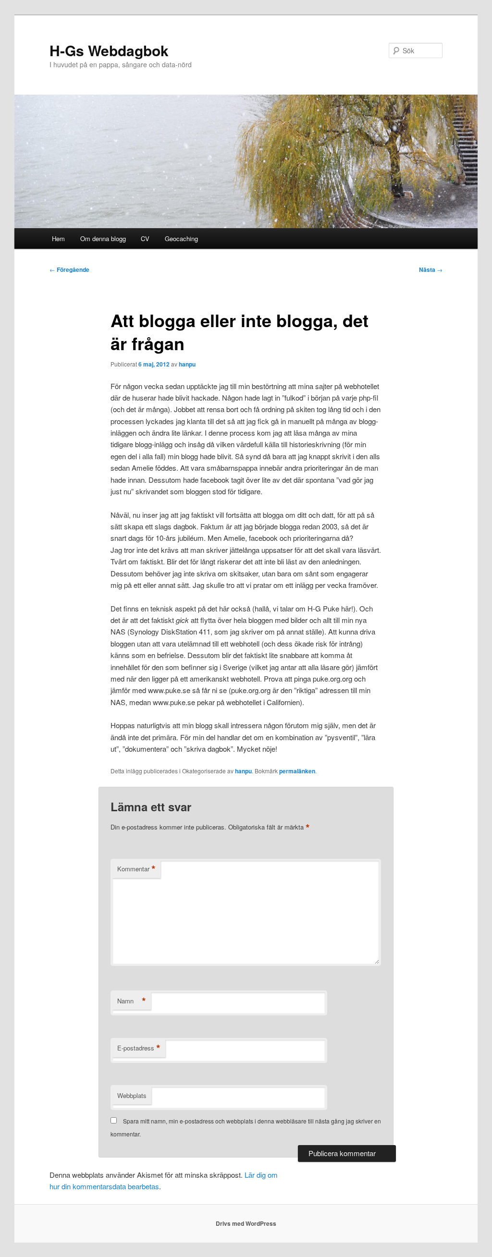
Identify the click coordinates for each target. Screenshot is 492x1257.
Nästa (431, 269)
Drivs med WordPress (246, 1223)
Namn (131, 1001)
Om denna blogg (103, 238)
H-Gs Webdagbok (109, 50)
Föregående (69, 269)
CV (145, 238)
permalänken (297, 771)
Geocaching (181, 238)
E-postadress (138, 1048)
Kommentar (136, 869)
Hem (58, 238)
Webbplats (132, 1095)
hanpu (187, 364)
